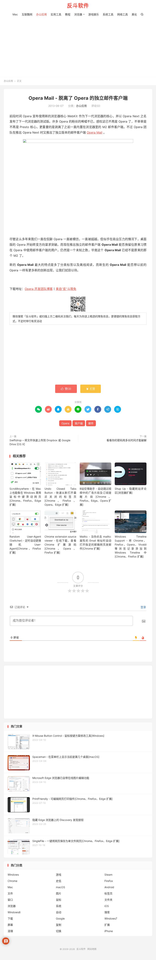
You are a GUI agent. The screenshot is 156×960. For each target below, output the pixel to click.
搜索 (107, 912)
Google (60, 918)
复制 (58, 924)
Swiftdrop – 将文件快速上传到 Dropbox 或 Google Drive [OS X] (40, 442)
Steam (108, 874)
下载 (10, 918)
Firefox (108, 880)
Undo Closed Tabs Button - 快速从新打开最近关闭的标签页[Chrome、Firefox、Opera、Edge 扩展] (60, 496)
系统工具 (108, 14)
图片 (58, 893)
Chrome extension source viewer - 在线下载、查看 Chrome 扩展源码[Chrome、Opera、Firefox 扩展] (60, 544)
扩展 (107, 924)
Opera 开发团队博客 (39, 289)
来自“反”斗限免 (66, 289)
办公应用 (41, 14)
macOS (60, 887)
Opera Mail (94, 132)
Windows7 (110, 918)
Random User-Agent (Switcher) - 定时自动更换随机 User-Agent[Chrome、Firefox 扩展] (25, 544)
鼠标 (58, 899)
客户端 (79, 423)
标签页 (108, 893)
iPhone (108, 931)
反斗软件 (78, 6)
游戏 (58, 874)
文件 (10, 893)
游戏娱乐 (93, 14)
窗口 (10, 899)
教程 (67, 14)
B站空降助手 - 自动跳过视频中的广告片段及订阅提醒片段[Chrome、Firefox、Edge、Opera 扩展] (95, 496)
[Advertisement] (78, 45)
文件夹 (108, 899)
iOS (106, 906)
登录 (143, 607)
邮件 (91, 423)
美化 (134, 14)
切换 (58, 931)
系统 (58, 906)
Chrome (12, 880)
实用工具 (56, 14)
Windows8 (14, 912)
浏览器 (78, 14)
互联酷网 (27, 14)
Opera (65, 423)
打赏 (90, 388)
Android (109, 887)
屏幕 (10, 924)
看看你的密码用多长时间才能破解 (126, 440)
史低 (58, 880)
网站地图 (91, 949)
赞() (66, 388)
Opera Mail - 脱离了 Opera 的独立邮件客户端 (78, 98)
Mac (15, 14)
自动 (58, 912)
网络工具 (122, 14)
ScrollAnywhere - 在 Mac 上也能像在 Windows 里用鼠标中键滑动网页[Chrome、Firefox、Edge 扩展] (25, 496)
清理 (10, 931)
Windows (13, 874)
